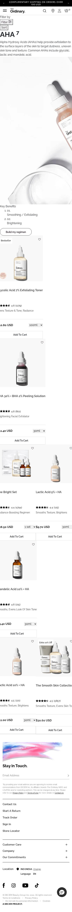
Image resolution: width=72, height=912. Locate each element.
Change (37, 869)
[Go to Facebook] (4, 885)
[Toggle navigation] (5, 10)
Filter (4, 22)
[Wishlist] (39, 238)
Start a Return (11, 810)
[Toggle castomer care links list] (66, 844)
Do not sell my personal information (21, 901)
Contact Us (59, 793)
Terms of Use (32, 793)
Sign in (7, 824)
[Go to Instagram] (14, 885)
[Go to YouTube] (25, 885)
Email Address (11, 775)
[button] (62, 892)
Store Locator (11, 830)
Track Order (10, 817)
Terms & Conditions (11, 898)
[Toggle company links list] (66, 850)
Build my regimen (16, 232)
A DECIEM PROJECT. (12, 904)
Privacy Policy (18, 793)
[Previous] (4, 3)
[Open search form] (44, 10)
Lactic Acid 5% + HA (49, 492)
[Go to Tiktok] (37, 885)
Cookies (46, 901)
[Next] (68, 3)
